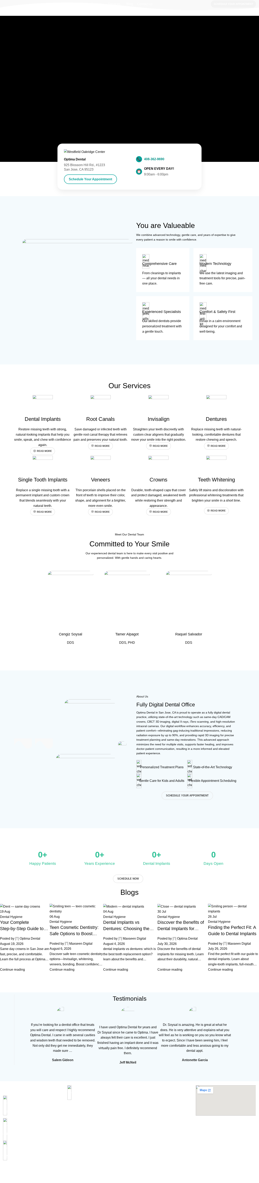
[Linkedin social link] (19, 1171)
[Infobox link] (162, 270)
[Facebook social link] (5, 1171)
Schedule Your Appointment (233, 4)
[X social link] (10, 1171)
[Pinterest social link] (14, 1171)
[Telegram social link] (24, 1171)
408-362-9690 (154, 159)
